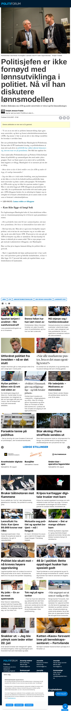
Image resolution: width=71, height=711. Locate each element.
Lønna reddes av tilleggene (23, 201)
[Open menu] (65, 706)
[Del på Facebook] (60, 117)
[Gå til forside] (35, 4)
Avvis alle (9, 705)
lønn (4, 299)
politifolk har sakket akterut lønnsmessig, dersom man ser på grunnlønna (24, 149)
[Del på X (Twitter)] (64, 117)
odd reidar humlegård (43, 299)
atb (9, 299)
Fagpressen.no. (12, 698)
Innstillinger (64, 709)
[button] (2, 447)
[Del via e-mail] (68, 117)
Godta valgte (19, 705)
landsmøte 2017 (60, 299)
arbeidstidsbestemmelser (23, 299)
